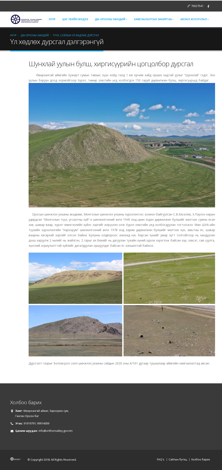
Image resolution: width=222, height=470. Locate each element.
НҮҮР (13, 35)
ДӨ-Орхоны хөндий (110, 19)
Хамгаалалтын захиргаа (153, 19)
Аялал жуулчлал (193, 19)
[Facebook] (208, 6)
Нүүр (52, 19)
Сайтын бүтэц (178, 459)
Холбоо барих (200, 459)
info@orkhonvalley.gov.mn (56, 431)
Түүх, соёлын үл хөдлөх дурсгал (76, 35)
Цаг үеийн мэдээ (75, 19)
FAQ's (160, 459)
